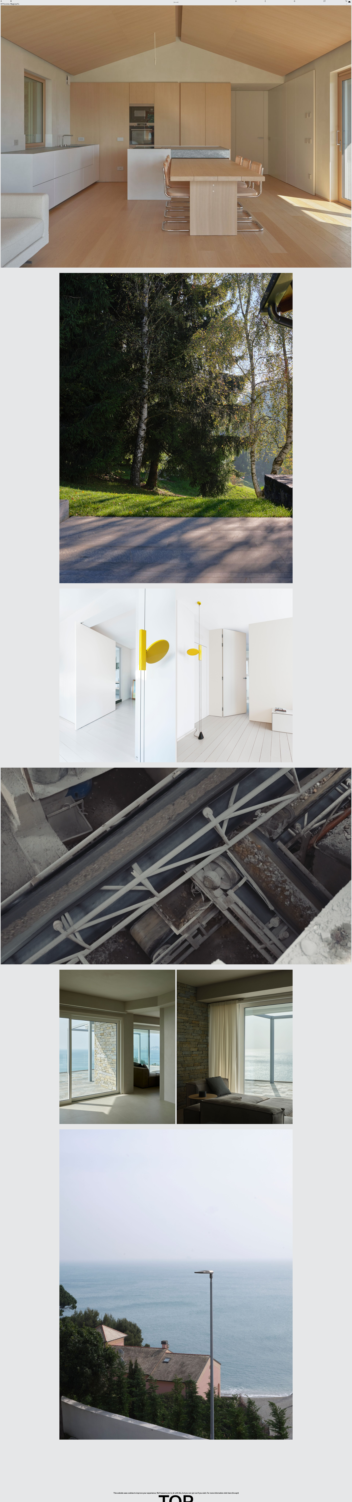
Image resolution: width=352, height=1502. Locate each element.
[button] (176, 866)
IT (324, 1)
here (230, 1493)
